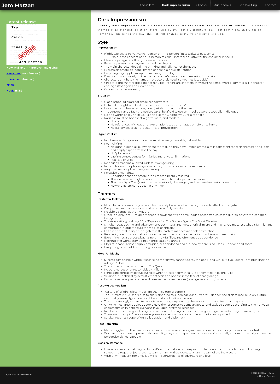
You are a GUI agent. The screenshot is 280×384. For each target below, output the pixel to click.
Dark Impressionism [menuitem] (176, 5)
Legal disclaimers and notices (18, 374)
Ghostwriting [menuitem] (248, 5)
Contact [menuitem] (270, 5)
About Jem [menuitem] (147, 5)
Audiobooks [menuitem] (222, 5)
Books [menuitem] (202, 5)
